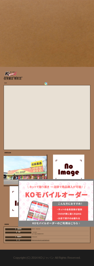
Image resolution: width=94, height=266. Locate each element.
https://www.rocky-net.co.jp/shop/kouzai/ (40, 240)
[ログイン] (47, 83)
